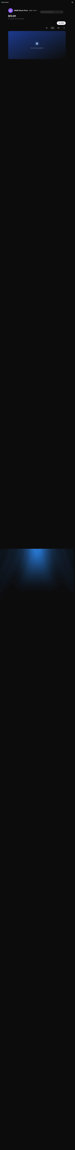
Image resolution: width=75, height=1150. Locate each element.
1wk (46, 28)
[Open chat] (71, 1147)
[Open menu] (72, 2)
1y (64, 28)
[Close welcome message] (71, 1139)
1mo (52, 28)
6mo (59, 28)
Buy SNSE (61, 23)
